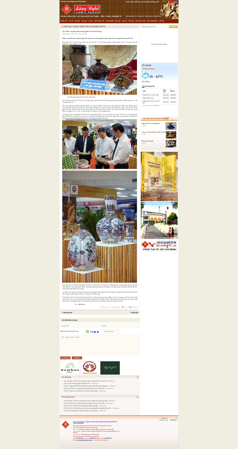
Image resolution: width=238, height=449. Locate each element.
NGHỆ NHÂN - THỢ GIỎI (113, 21)
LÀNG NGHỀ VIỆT (99, 21)
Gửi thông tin (65, 358)
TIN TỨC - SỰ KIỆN (74, 21)
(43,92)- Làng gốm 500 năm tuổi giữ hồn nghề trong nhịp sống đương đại (85, 386)
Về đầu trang (104, 307)
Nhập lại (77, 358)
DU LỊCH (124, 21)
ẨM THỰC (131, 21)
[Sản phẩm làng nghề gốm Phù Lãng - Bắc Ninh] (99, 94)
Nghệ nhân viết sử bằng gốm (150, 123)
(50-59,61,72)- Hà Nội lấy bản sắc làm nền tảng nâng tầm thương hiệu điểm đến (87, 408)
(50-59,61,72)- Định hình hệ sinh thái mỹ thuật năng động (81, 406)
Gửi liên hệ (134, 307)
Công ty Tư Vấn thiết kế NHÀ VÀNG (153, 132)
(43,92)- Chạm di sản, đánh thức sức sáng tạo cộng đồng (80, 391)
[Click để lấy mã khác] (87, 331)
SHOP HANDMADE (152, 21)
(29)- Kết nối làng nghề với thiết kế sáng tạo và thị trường (81, 411)
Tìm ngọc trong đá (147, 141)
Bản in (125, 307)
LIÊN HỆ (161, 21)
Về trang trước (115, 307)
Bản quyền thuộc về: (79, 421)
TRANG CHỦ (63, 21)
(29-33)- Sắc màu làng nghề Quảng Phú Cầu (77, 383)
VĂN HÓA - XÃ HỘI (87, 21)
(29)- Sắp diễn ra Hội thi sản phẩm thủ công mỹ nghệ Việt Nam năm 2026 (85, 381)
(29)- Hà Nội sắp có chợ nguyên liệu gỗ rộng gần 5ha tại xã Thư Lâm (84, 388)
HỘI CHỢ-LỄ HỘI (140, 21)
